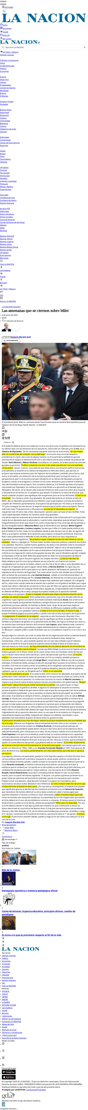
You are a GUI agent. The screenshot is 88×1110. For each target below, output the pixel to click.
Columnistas (5, 140)
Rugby (3, 154)
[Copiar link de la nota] (3, 434)
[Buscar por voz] (84, 47)
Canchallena (5, 159)
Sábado (3, 225)
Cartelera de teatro (8, 200)
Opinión (16, 307)
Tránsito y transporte (9, 60)
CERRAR (3, 1)
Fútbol (3, 151)
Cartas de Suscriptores (10, 143)
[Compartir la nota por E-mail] (8, 438)
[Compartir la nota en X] (6, 438)
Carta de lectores (7, 219)
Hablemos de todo (8, 129)
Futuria (3, 77)
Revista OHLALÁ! (7, 236)
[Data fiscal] (3, 1106)
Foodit (5, 32)
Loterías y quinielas (8, 181)
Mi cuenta (7, 39)
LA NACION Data (7, 66)
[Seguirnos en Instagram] (3, 1058)
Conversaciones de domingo (12, 222)
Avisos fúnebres (7, 214)
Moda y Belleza (6, 186)
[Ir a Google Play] (9, 1073)
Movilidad (4, 90)
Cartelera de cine (7, 197)
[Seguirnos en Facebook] (3, 1044)
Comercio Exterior (8, 88)
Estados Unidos (7, 101)
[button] (44, 171)
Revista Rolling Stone (9, 247)
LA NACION (7, 307)
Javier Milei (9, 827)
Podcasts (4, 184)
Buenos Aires (5, 110)
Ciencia (3, 126)
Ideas (2, 228)
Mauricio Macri (11, 830)
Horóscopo (5, 175)
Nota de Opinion (9, 825)
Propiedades (5, 85)
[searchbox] (43, 47)
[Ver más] (3, 833)
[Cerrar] (39, 42)
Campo (3, 82)
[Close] (3, 938)
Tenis (2, 156)
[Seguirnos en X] (3, 1051)
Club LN (6, 35)
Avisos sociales (6, 217)
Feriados (3, 178)
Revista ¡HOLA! (6, 239)
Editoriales (4, 137)
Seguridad (4, 112)
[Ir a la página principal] (44, 21)
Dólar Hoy (4, 79)
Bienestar (4, 123)
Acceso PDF (5, 208)
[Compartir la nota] (3, 431)
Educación (4, 115)
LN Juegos (4, 167)
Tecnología (4, 173)
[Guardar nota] (3, 427)
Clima (2, 63)
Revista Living (6, 244)
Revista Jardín (6, 250)
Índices (3, 93)
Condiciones (31, 1089)
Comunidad (5, 121)
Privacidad (41, 1089)
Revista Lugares (7, 241)
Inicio (5, 25)
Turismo (3, 170)
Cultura (3, 118)
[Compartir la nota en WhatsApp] (6, 431)
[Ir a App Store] (9, 1079)
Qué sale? (4, 195)
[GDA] (8, 1098)
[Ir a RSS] (3, 1065)
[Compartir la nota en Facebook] (3, 438)
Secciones (7, 28)
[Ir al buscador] (4, 11)
